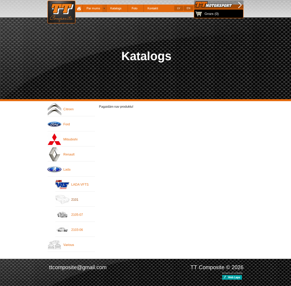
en (188, 8)
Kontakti (152, 8)
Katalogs (116, 8)
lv (178, 8)
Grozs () (211, 14)
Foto (134, 8)
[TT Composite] (61, 12)
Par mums (93, 8)
